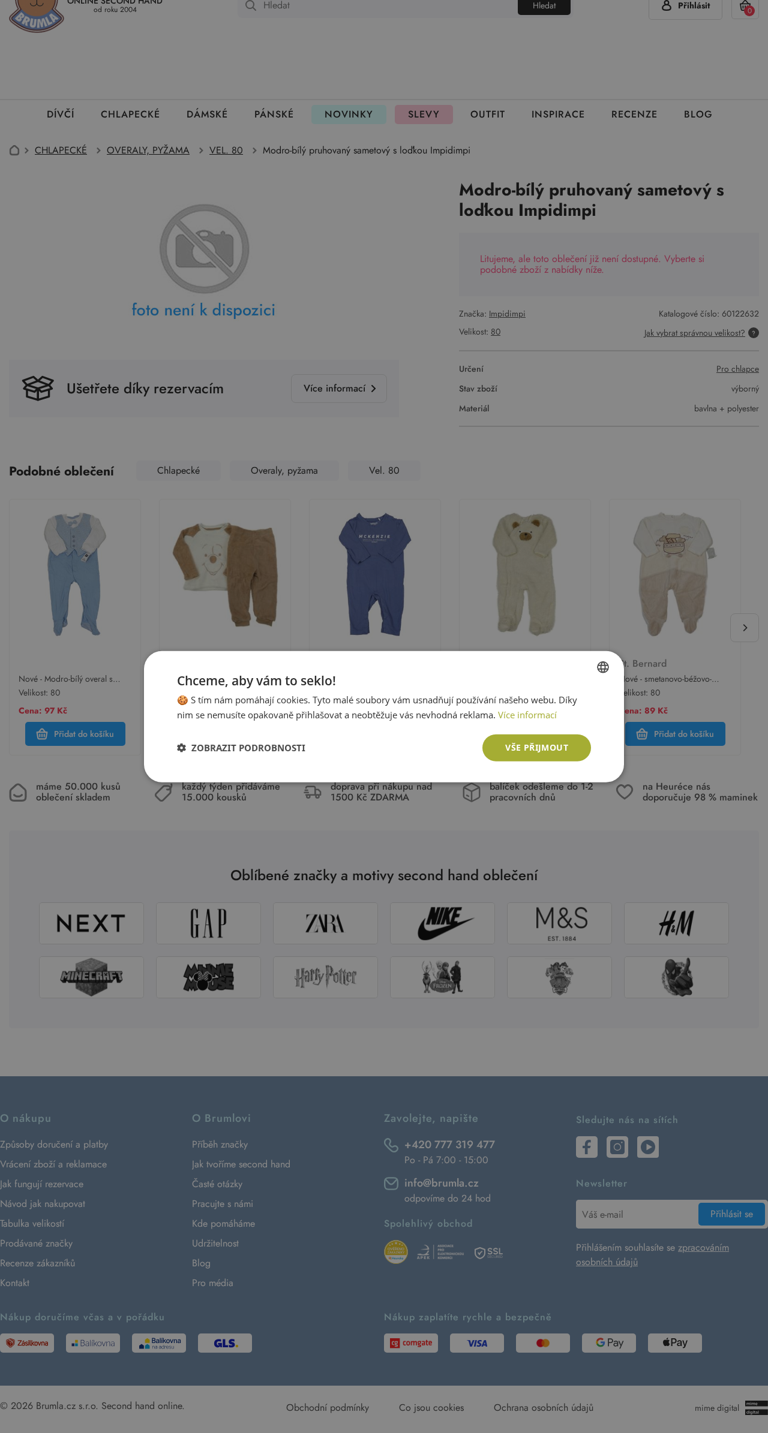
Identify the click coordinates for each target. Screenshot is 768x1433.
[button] (241, 747)
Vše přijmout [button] (536, 747)
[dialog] (384, 716)
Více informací (527, 715)
